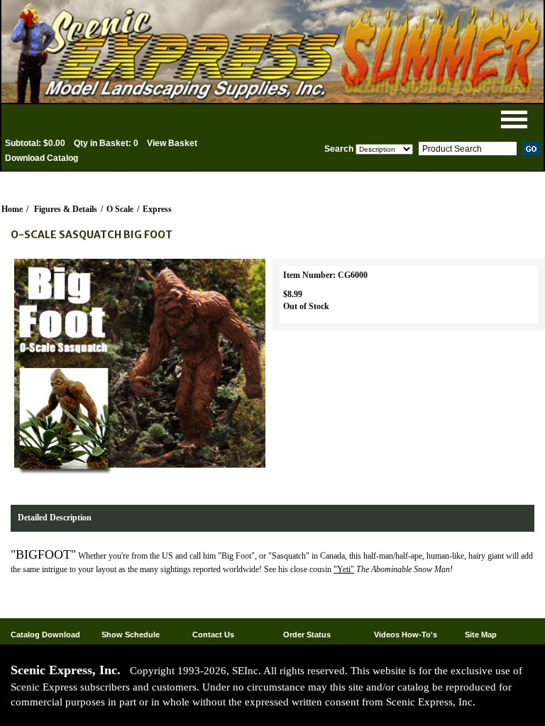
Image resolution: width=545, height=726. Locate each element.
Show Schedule (130, 634)
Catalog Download (45, 634)
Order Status (307, 634)
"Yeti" (344, 569)
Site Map (481, 634)
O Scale (119, 209)
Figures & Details (65, 209)
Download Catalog (41, 158)
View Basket (172, 143)
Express (157, 209)
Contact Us (213, 634)
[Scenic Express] (272, 51)
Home (12, 209)
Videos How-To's (405, 634)
